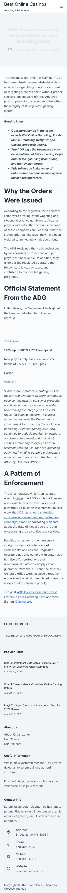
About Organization (17, 734)
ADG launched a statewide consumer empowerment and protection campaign (31, 517)
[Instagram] (16, 624)
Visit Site (10, 382)
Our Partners (12, 744)
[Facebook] (5, 624)
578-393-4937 (26, 847)
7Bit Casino (11, 341)
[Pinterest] (21, 624)
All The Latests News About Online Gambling (33, 635)
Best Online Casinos (25, 4)
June (19, 498)
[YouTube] (27, 624)
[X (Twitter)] (10, 624)
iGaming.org (23, 601)
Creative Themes (15, 888)
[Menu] (61, 6)
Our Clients (11, 739)
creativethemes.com (29, 871)
